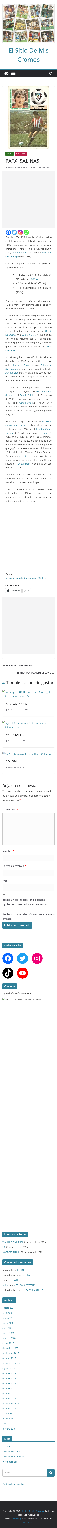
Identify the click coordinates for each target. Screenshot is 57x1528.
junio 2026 (7, 1317)
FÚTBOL (9, 154)
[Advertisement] (28, 199)
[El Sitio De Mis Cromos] (6, 73)
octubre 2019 (9, 1398)
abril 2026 (7, 1327)
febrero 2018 (9, 1428)
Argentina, (24, 456)
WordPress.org (9, 1461)
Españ (45, 433)
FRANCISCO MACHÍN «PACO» (34, 673)
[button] (48, 510)
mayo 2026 (7, 1322)
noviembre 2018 (10, 1403)
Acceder (6, 1446)
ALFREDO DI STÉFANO (25, 1285)
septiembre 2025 (11, 1363)
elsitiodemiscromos (41, 167)
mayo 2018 (7, 1418)
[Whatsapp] (26, 232)
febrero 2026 (9, 1338)
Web (5, 880)
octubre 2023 (9, 1378)
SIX (3, 1247)
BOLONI (11, 761)
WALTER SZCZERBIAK (13, 1242)
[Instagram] (20, 232)
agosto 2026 (8, 1307)
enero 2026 (8, 1343)
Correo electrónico (14, 866)
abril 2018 (7, 1423)
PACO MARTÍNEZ (34, 1290)
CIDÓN (20, 1269)
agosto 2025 (8, 1368)
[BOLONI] (27, 754)
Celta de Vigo (26, 402)
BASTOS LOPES (16, 704)
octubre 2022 (9, 1383)
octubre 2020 (9, 1393)
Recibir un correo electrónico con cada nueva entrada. (28, 916)
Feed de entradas (11, 1451)
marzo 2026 (8, 1333)
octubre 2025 (9, 1358)
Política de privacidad (13, 1484)
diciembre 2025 (10, 1348)
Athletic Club (19, 252)
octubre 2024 (9, 1373)
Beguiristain (24, 463)
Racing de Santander (24, 365)
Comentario (10, 809)
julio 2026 (7, 1312)
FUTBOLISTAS (21, 154)
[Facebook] (8, 232)
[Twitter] (14, 232)
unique (6, 1285)
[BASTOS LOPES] (28, 692)
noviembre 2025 (10, 1353)
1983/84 (33, 279)
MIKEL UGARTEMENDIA (19, 665)
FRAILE (29, 1275)
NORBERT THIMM (11, 1252)
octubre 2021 (9, 1388)
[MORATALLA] (28, 723)
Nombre (8, 851)
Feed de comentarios (13, 1456)
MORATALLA (14, 735)
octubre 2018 (9, 1408)
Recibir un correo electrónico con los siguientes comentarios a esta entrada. (24, 902)
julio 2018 (7, 1413)
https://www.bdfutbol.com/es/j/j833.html (26, 577)
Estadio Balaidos (28, 395)
